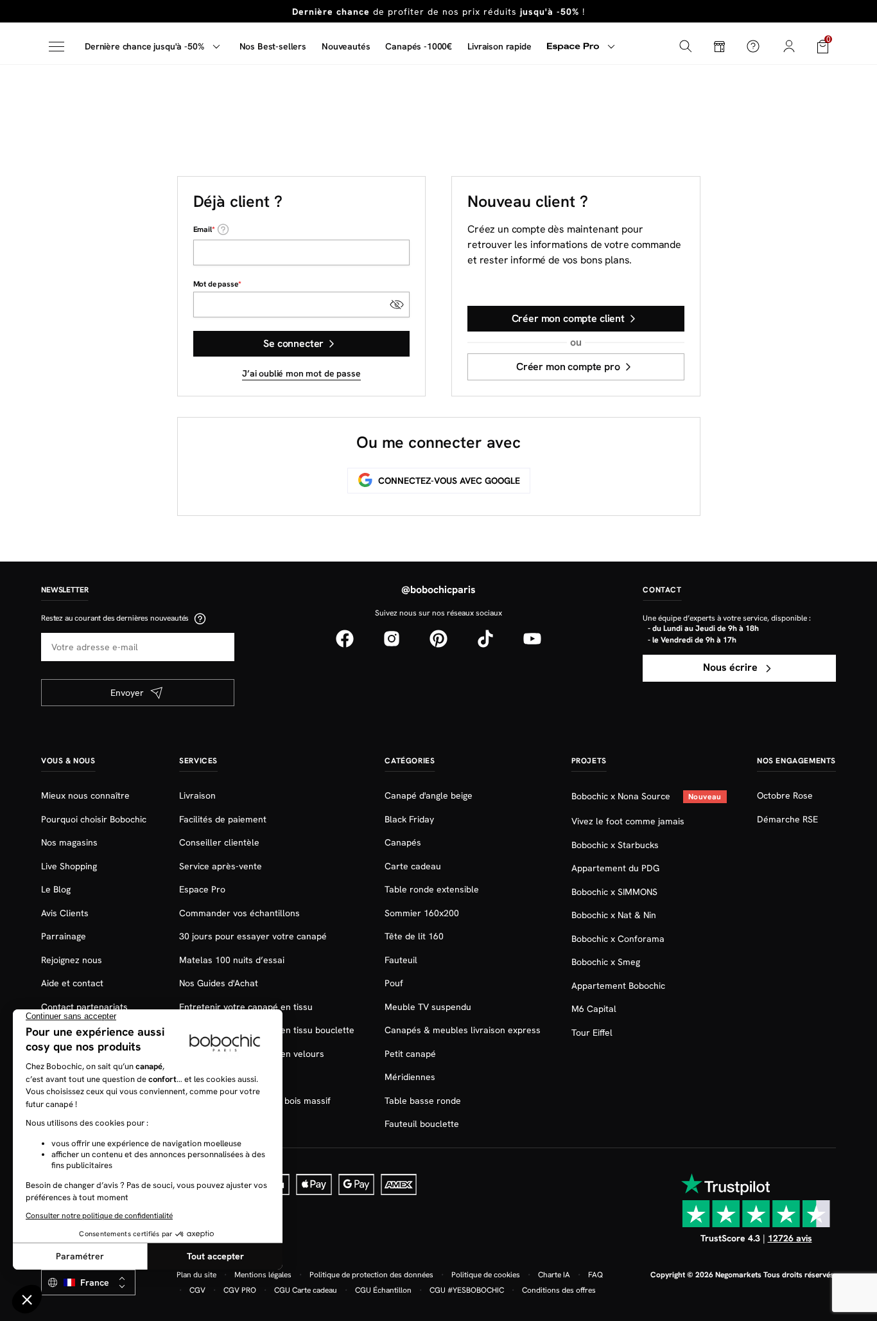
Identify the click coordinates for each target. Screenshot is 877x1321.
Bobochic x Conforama (617, 938)
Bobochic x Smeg (605, 962)
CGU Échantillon (383, 1290)
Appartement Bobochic (618, 985)
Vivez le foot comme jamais (627, 821)
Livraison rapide (499, 46)
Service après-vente (220, 866)
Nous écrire (731, 667)
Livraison (197, 795)
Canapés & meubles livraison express (463, 1030)
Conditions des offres (559, 1290)
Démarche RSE (787, 819)
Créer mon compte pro (568, 366)
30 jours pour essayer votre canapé (253, 936)
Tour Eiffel (591, 1032)
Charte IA (554, 1275)
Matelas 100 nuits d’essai (231, 960)
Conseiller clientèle (219, 842)
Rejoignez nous (71, 960)
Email (202, 229)
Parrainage (63, 936)
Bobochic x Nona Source (622, 796)
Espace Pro (202, 889)
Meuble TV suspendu (428, 1007)
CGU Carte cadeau (305, 1290)
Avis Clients (65, 913)
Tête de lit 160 (414, 936)
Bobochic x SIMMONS (614, 892)
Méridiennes (410, 1077)
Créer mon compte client (568, 318)
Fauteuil (401, 960)
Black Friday (409, 819)
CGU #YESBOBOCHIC (467, 1290)
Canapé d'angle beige (429, 795)
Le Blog (56, 889)
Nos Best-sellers (272, 46)
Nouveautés (346, 46)
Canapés (403, 842)
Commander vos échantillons (239, 913)
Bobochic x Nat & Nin (613, 915)
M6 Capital (593, 1009)
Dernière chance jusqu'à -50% (144, 46)
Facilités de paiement (222, 819)
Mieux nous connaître (85, 795)
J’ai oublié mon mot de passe (301, 373)
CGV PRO (239, 1290)
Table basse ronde (423, 1100)
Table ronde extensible (432, 889)
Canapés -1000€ (418, 46)
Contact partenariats (84, 1007)
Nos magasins (69, 842)
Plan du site (196, 1275)
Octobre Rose (785, 795)
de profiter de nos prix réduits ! (438, 11)
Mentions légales (262, 1275)
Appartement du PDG (615, 868)
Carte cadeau (413, 866)
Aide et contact (72, 983)
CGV (197, 1290)
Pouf (394, 983)
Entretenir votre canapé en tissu (246, 1007)
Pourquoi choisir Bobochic (93, 819)
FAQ (595, 1275)
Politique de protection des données (371, 1275)
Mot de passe (215, 284)
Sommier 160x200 (422, 913)
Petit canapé (410, 1053)
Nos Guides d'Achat (218, 983)
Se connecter (293, 343)
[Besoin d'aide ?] (753, 46)
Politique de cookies (485, 1275)
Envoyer (127, 692)
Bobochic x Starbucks (615, 845)
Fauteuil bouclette (422, 1124)
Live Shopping (69, 866)
